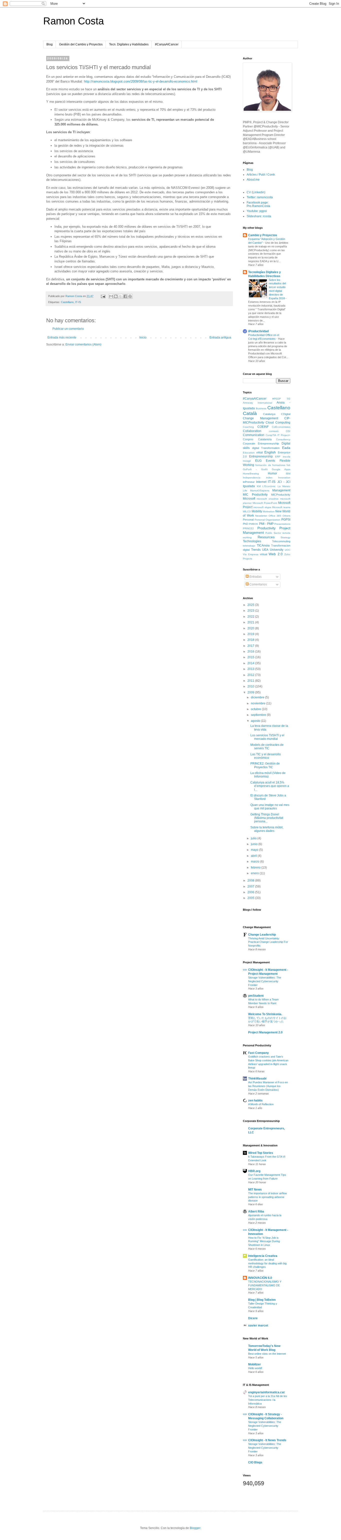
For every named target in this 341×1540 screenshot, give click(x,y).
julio (254, 838)
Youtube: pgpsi (257, 211)
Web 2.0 (276, 554)
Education (249, 452)
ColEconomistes (281, 427)
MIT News (255, 1189)
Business (261, 408)
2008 (251, 880)
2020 (251, 628)
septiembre (259, 715)
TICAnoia (263, 545)
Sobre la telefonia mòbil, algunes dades (266, 829)
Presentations (282, 524)
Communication (253, 435)
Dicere (253, 1318)
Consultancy (283, 439)
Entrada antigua (220, 337)
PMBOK (253, 524)
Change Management (260, 418)
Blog (49, 44)
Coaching (248, 427)
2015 (251, 657)
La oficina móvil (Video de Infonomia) (268, 774)
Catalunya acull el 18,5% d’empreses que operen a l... (269, 786)
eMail (259, 452)
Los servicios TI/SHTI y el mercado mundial (267, 737)
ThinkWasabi (257, 1078)
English (270, 452)
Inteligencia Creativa (262, 1256)
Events (270, 460)
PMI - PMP (266, 524)
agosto (256, 721)
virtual (263, 554)
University (276, 549)
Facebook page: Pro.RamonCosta (258, 204)
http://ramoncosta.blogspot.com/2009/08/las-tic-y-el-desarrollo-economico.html (140, 81)
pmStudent (256, 995)
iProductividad (258, 331)
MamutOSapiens (259, 490)
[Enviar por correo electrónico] (111, 296)
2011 (251, 680)
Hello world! (255, 1368)
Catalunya (269, 414)
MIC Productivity (255, 494)
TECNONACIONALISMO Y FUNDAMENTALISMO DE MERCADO (264, 1285)
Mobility (257, 511)
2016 (251, 651)
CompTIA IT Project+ (278, 435)
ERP (277, 456)
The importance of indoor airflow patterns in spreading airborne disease (267, 1197)
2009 (251, 692)
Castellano (67, 302)
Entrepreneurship (261, 456)
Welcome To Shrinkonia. (265, 1014)
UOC (287, 550)
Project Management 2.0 (265, 1032)
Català (250, 413)
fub (288, 465)
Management (281, 490)
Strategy (285, 537)
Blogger (195, 1528)
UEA (265, 549)
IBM (288, 473)
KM (259, 486)
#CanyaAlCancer (166, 44)
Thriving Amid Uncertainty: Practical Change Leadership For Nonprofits (268, 942)
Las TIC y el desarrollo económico (265, 756)
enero (255, 873)
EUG (258, 460)
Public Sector (273, 533)
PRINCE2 (248, 528)
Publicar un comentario (68, 328)
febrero (256, 867)
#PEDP (276, 398)
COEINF (263, 427)
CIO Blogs (255, 1462)
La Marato (284, 486)
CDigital (285, 414)
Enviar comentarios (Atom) (83, 344)
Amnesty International (257, 402)
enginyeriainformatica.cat (266, 1392)
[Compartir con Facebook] (125, 296)
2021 (251, 622)
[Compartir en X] (120, 296)
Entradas (255, 576)
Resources (266, 537)
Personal (248, 519)
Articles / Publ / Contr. (261, 174)
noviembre (258, 703)
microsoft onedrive (267, 498)
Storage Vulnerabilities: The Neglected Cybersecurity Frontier (264, 981)
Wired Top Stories (260, 1153)
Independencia (251, 477)
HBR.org (254, 1171)
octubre (256, 709)
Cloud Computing (278, 422)
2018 (251, 640)
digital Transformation (266, 447)
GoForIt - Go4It (255, 469)
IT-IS (78, 302)
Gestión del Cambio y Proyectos (81, 44)
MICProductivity (280, 494)
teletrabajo (249, 545)
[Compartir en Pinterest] (130, 296)
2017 (251, 646)
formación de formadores (270, 465)
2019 (251, 634)
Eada (286, 448)
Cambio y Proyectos (262, 235)
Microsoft (249, 498)
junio (254, 844)
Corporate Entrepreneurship (261, 443)
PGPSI (285, 519)
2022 (251, 616)
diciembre (258, 697)
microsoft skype (262, 507)
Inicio (143, 337)
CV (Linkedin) (256, 192)
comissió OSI (280, 431)
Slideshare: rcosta (259, 216)
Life (245, 490)
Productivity (266, 528)
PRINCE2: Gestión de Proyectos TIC (265, 765)
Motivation (269, 511)
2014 (251, 663)
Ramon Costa (73, 20)
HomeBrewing (251, 473)
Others (286, 515)
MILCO (247, 511)
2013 (251, 669)
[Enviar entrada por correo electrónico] (103, 296)
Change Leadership (262, 934)
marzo (255, 861)
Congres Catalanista (257, 439)
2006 (251, 892)
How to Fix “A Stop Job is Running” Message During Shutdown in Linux (264, 1241)
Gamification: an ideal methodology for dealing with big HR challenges (267, 1263)
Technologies (252, 541)
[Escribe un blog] (115, 296)
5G (288, 398)
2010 (251, 686)
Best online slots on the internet (267, 1353)
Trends (256, 549)
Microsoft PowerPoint (265, 503)
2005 (251, 898)
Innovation (284, 477)
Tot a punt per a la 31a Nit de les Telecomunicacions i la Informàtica (267, 1400)
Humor (272, 473)
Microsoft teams (281, 507)
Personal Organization (268, 519)
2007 (251, 886)
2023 (251, 610)
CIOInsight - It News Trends (267, 1440)
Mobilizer (254, 1364)
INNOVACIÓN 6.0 (260, 1278)
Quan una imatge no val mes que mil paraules (269, 806)
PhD (245, 523)
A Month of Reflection (261, 1104)
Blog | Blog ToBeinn (262, 1300)
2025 (251, 605)
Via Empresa (250, 554)
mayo (255, 850)
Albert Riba (256, 1211)
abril (254, 856)
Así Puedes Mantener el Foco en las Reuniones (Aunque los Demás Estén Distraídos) (268, 1086)
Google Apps (281, 469)
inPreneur (249, 481)
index (269, 477)
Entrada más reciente (61, 337)
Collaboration (252, 431)
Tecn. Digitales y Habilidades (129, 44)
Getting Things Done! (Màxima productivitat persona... (266, 818)
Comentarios (258, 584)
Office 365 (275, 515)
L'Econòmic (269, 486)
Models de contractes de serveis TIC (267, 746)
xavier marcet (258, 1325)
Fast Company (258, 1053)
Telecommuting (281, 541)
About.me (253, 179)
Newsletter (261, 515)
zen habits (255, 1100)
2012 (251, 675)
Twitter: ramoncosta (260, 197)
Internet (261, 482)
